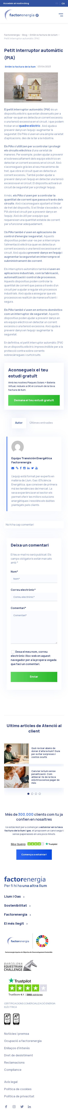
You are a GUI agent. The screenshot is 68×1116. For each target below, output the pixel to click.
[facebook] (21, 468)
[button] (28, 794)
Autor (19, 422)
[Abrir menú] (61, 15)
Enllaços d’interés (17, 1048)
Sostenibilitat (15, 905)
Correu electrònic (23, 590)
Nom (14, 571)
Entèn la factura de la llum (20, 66)
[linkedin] (28, 468)
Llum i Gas (12, 896)
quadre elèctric (29, 126)
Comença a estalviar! (34, 854)
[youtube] (36, 468)
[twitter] (32, 468)
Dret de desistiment (18, 1055)
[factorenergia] (21, 14)
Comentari (18, 608)
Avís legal (10, 1082)
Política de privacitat (19, 1096)
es (57, 3)
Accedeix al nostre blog (16, 3)
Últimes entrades (41, 422)
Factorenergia (15, 914)
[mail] (12, 468)
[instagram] (24, 468)
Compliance (12, 1070)
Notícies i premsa (16, 1034)
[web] (17, 468)
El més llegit (14, 923)
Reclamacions (14, 1062)
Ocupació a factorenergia (23, 1041)
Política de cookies (18, 1089)
